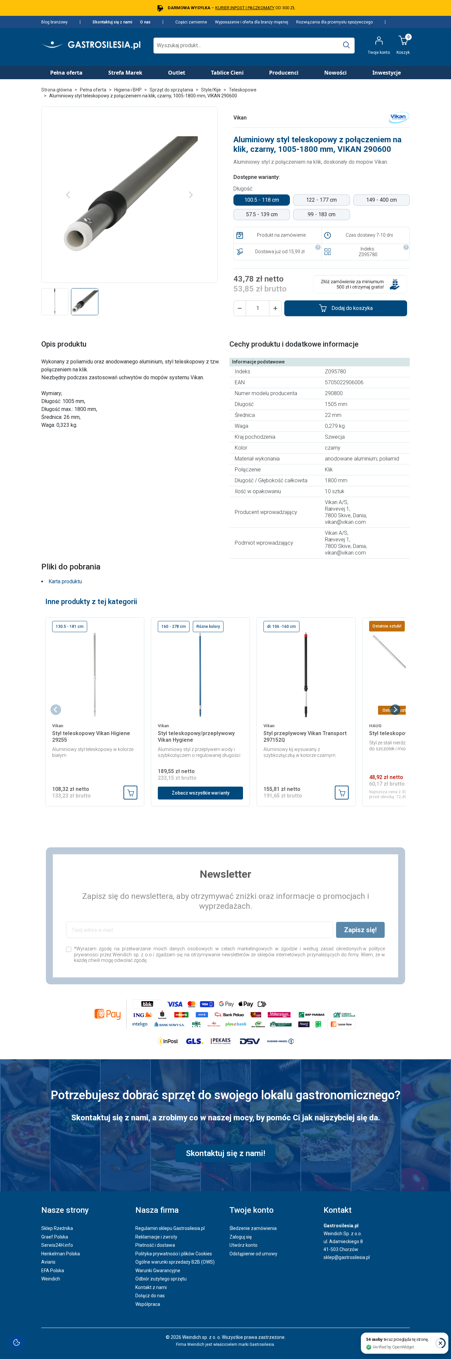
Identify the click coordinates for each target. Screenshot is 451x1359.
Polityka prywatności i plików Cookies (173, 1253)
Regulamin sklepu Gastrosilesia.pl (170, 1228)
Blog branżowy (54, 22)
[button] (239, 308)
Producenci (283, 72)
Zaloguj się (240, 1237)
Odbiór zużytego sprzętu (161, 1278)
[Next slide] (395, 709)
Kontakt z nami (151, 1287)
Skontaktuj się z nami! (225, 1153)
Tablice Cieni (227, 72)
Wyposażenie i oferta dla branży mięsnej (251, 22)
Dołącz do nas (150, 1295)
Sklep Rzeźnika (57, 1228)
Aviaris (48, 1262)
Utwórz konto (243, 1245)
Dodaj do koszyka (352, 308)
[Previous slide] (56, 709)
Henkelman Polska (60, 1253)
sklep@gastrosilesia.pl (347, 1257)
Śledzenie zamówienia (253, 1228)
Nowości (335, 72)
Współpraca (147, 1304)
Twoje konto (251, 1210)
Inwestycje (386, 72)
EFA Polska (52, 1270)
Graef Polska (54, 1237)
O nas (145, 22)
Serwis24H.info (57, 1245)
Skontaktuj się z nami (112, 22)
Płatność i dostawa (155, 1245)
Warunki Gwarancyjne (157, 1270)
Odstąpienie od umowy (253, 1253)
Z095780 (368, 254)
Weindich (50, 1278)
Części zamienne (191, 22)
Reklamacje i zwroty (156, 1237)
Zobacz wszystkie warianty (200, 793)
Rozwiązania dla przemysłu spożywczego (334, 22)
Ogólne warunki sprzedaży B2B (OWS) (175, 1262)
